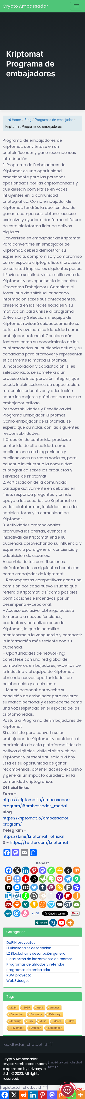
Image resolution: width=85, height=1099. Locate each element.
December (17, 1014)
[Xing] (25, 904)
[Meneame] (42, 904)
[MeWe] (8, 913)
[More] (70, 923)
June (43, 1021)
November (17, 1027)
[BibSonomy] (34, 879)
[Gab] (76, 879)
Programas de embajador (54, 120)
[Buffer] (8, 887)
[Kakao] (34, 904)
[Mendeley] (8, 904)
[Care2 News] (42, 879)
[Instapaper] (51, 896)
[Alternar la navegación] (76, 6)
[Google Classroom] (59, 870)
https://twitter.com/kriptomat (39, 842)
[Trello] (8, 896)
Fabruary (36, 1014)
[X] (17, 870)
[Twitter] (34, 887)
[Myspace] (25, 887)
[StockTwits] (68, 904)
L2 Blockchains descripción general (36, 953)
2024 (13, 1007)
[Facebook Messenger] (17, 887)
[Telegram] (68, 879)
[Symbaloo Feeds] (17, 879)
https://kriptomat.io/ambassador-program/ (37, 821)
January (15, 1021)
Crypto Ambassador (25, 6)
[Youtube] (61, 923)
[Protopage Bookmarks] (76, 887)
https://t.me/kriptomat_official (33, 836)
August (54, 1007)
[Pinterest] (34, 870)
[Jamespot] (76, 896)
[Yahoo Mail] (59, 896)
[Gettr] (25, 879)
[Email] (76, 904)
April (40, 1007)
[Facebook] (8, 870)
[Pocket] (59, 879)
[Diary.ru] (42, 896)
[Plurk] (8, 879)
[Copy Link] (59, 887)
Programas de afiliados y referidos (35, 964)
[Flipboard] (68, 896)
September (55, 1027)
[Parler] (51, 887)
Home (16, 120)
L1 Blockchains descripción (28, 948)
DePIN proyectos (20, 942)
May (71, 1021)
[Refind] (16, 913)
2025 (27, 1007)
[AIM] (25, 896)
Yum (35, 913)
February (55, 1014)
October (36, 1027)
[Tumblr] (42, 887)
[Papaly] (51, 904)
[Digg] (53, 923)
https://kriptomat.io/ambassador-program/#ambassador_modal (37, 803)
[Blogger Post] (34, 896)
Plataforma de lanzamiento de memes (39, 958)
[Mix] (76, 870)
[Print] (17, 904)
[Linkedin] (25, 870)
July (30, 1021)
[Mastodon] (42, 870)
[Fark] (68, 887)
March (57, 1021)
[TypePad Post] (59, 904)
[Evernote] (51, 879)
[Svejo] (25, 913)
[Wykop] (17, 896)
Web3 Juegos (17, 980)
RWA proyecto (18, 975)
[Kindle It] (68, 870)
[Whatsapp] (51, 870)
